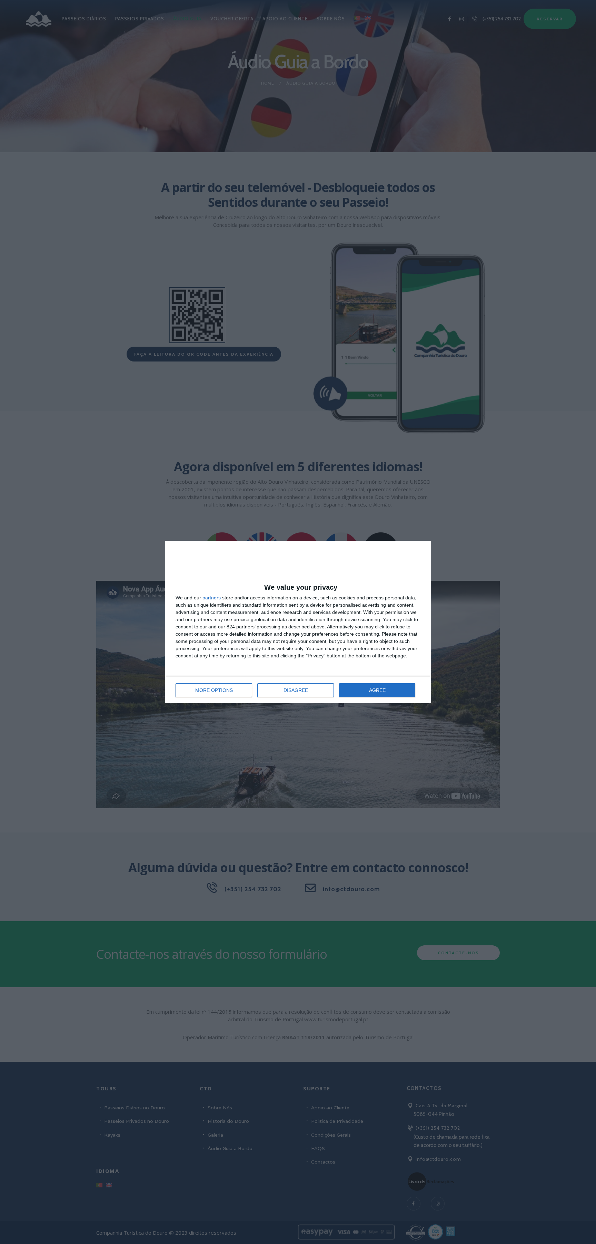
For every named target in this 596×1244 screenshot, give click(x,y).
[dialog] (298, 622)
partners (211, 597)
